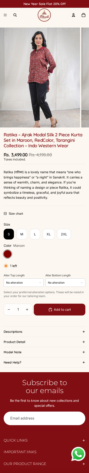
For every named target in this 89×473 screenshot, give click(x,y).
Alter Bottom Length (58, 275)
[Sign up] (78, 418)
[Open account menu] (73, 15)
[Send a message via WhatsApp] (78, 454)
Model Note (12, 352)
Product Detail (14, 342)
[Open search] (15, 15)
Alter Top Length (14, 275)
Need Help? (12, 362)
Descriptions (13, 332)
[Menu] (5, 15)
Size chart (16, 213)
